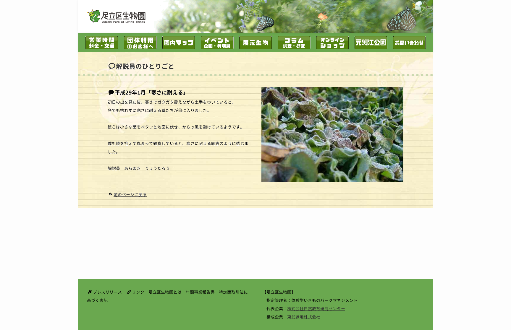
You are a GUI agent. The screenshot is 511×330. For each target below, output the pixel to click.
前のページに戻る (130, 194)
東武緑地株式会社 (303, 317)
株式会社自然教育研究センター (316, 308)
